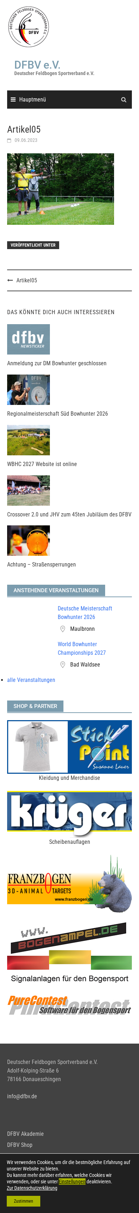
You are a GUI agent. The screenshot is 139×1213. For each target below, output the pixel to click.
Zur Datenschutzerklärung (32, 1188)
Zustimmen (23, 1201)
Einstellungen (72, 1181)
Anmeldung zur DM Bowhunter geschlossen (57, 363)
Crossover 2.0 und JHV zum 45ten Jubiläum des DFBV (69, 514)
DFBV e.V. (37, 65)
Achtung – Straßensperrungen (41, 564)
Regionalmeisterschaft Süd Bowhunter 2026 (57, 413)
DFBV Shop (19, 1145)
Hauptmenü (32, 99)
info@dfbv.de (22, 1096)
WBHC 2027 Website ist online (42, 464)
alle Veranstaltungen (31, 680)
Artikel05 (26, 280)
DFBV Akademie (25, 1133)
